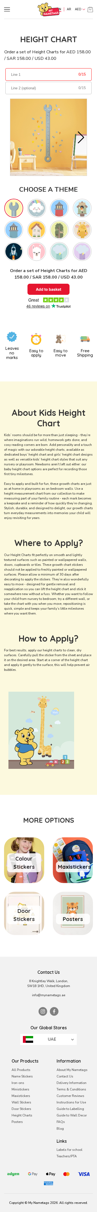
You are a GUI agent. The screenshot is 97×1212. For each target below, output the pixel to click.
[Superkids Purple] (82, 251)
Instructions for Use (71, 1102)
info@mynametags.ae (48, 995)
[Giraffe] (82, 229)
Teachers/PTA (67, 1156)
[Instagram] (43, 1011)
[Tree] (59, 229)
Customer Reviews (70, 1096)
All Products (21, 1070)
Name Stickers (22, 1076)
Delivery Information (71, 1083)
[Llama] (36, 251)
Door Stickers (21, 1109)
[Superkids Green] (59, 251)
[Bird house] (82, 208)
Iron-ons (18, 1083)
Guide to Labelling (70, 1109)
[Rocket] (13, 251)
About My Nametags (72, 1070)
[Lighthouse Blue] (13, 229)
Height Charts (22, 1115)
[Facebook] (54, 1011)
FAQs (61, 1122)
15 (84, 74)
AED (78, 9)
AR (69, 9)
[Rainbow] (36, 208)
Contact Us (65, 1076)
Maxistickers (21, 1096)
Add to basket (48, 289)
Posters (17, 1122)
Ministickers (20, 1089)
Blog (60, 1128)
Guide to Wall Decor (72, 1115)
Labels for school (69, 1150)
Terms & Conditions (71, 1089)
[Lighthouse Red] (59, 208)
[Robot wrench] (13, 208)
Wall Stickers (21, 1102)
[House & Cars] (36, 229)
